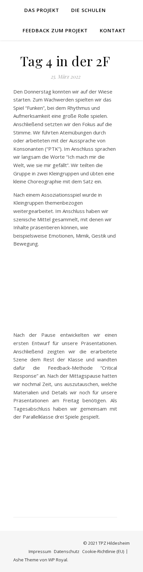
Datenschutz (66, 551)
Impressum (40, 551)
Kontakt (113, 30)
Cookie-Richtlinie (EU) (103, 551)
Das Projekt (41, 10)
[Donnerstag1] (65, 292)
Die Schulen (88, 10)
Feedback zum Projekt (55, 30)
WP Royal (57, 560)
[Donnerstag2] (65, 465)
